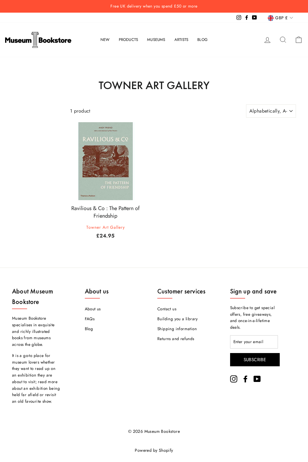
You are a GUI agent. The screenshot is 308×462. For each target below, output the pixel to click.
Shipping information (177, 329)
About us (93, 309)
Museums (156, 39)
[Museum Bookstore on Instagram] (233, 379)
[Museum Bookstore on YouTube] (257, 379)
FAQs (90, 319)
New (105, 39)
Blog (202, 39)
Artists (181, 39)
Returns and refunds (175, 339)
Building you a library (177, 319)
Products (128, 39)
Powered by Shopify (154, 450)
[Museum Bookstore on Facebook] (245, 379)
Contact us (166, 309)
